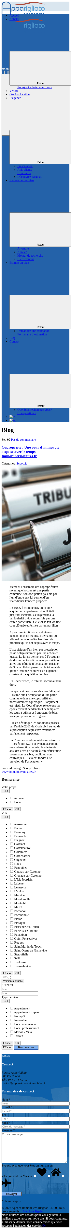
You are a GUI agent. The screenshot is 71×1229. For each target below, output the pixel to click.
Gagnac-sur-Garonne (27, 871)
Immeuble (20, 1020)
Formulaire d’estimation (32, 334)
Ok (44, 1225)
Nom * (6, 1099)
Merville (19, 895)
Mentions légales (33, 1211)
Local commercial (25, 1024)
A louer (22, 252)
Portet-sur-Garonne (26, 930)
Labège (18, 883)
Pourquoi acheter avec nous (34, 87)
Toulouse (20, 962)
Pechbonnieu (22, 915)
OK (17, 809)
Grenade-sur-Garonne (27, 875)
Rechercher (26, 1047)
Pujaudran (20, 934)
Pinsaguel (20, 923)
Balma (18, 828)
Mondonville (22, 899)
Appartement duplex (26, 1012)
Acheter (19, 798)
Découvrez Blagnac (29, 176)
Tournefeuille (22, 966)
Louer (18, 802)
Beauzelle (20, 836)
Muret (18, 907)
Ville (4, 813)
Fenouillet (20, 867)
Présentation (25, 166)
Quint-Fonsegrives (25, 938)
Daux (17, 863)
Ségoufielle (21, 954)
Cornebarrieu (22, 856)
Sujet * (6, 1122)
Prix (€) (6, 977)
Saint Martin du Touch (28, 946)
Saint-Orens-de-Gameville (30, 950)
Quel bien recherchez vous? (34, 409)
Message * (8, 1130)
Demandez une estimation (33, 330)
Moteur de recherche (30, 255)
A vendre (23, 248)
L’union (19, 891)
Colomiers (20, 852)
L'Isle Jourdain (23, 879)
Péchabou (20, 911)
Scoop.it (21, 463)
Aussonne (20, 824)
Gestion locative (19, 94)
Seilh (17, 958)
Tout (5, 791)
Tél (4, 1115)
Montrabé (20, 903)
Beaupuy (19, 832)
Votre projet (9, 787)
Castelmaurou (22, 848)
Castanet (19, 844)
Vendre (13, 90)
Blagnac (19, 840)
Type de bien (10, 997)
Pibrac (18, 919)
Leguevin (20, 887)
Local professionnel (26, 1028)
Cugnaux (20, 859)
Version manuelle (13, 980)
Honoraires (24, 173)
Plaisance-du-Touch (26, 926)
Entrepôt (19, 1016)
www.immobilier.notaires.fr (19, 771)
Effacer (7, 809)
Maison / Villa (23, 1032)
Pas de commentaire (23, 439)
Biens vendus (25, 259)
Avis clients (24, 169)
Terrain (18, 1036)
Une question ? (26, 413)
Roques (19, 942)
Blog (12, 338)
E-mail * (7, 1107)
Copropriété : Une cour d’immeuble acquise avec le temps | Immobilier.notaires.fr (30, 451)
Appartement (22, 1008)
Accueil (14, 15)
